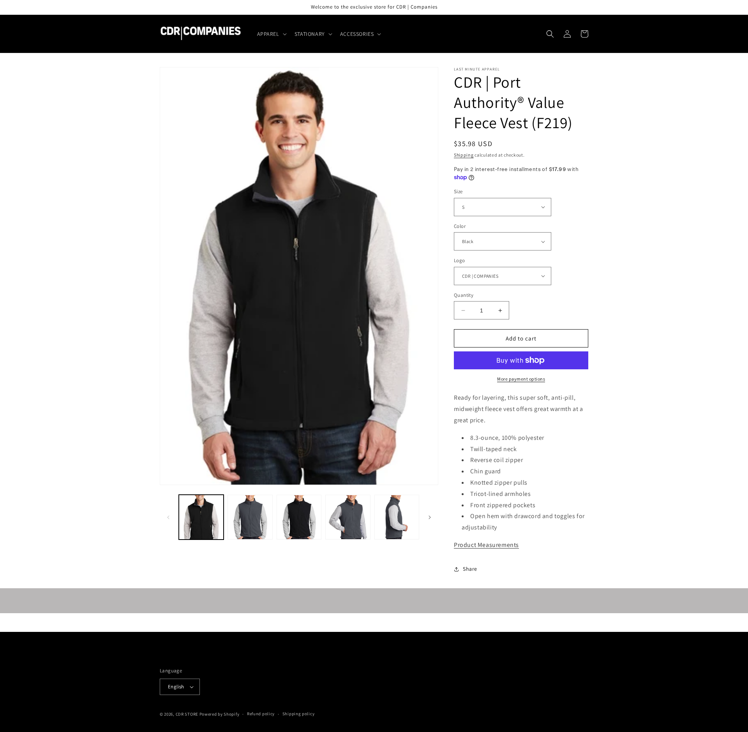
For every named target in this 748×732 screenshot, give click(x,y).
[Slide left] (168, 517)
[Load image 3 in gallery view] (299, 517)
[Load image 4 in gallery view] (347, 517)
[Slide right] (429, 517)
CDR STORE (187, 714)
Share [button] (470, 568)
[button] (271, 34)
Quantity (463, 295)
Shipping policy (298, 713)
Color (460, 226)
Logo (459, 260)
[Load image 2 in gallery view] (250, 517)
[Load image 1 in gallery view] (201, 517)
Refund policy (261, 713)
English (176, 686)
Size (458, 191)
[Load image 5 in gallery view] (396, 517)
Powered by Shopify (219, 714)
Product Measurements (486, 545)
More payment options (521, 379)
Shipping (464, 155)
